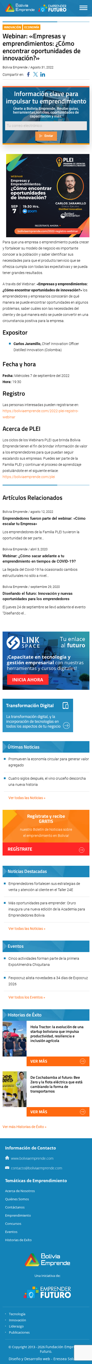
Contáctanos (15, 1207)
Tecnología (17, 1314)
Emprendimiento (18, 1215)
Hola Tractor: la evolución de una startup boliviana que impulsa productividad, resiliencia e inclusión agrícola (57, 1034)
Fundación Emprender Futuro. (62, 1349)
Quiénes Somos (17, 1199)
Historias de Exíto (18, 1240)
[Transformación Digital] (38, 715)
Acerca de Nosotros (20, 1191)
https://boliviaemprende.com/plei (29, 477)
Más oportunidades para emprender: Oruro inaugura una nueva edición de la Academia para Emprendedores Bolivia (46, 909)
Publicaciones (19, 1332)
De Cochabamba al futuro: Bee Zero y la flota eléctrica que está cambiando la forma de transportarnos (56, 1084)
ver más (38, 1061)
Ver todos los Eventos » (26, 997)
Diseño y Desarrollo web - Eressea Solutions (46, 1358)
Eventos (11, 1231)
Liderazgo (16, 1326)
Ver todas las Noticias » (26, 798)
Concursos (13, 1223)
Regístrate (20, 849)
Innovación (12, 27)
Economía (31, 27)
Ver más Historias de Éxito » (25, 1127)
